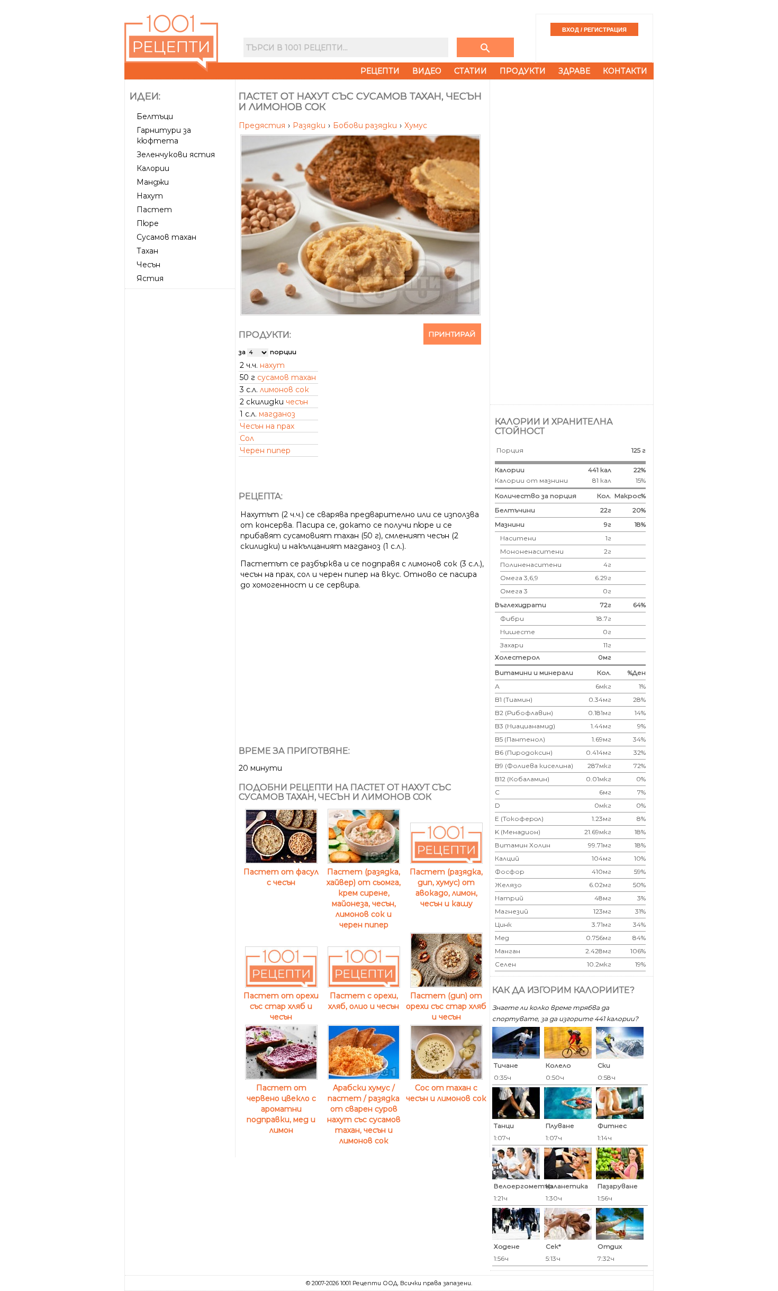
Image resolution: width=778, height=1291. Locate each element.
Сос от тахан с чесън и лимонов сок (446, 1093)
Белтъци (155, 116)
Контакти (625, 71)
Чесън (148, 264)
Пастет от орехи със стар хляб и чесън (281, 1006)
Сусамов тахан (166, 237)
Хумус (415, 125)
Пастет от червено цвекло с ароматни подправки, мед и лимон (281, 1109)
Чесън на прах (267, 426)
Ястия (150, 278)
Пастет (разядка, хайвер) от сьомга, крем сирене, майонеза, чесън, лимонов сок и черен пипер (364, 898)
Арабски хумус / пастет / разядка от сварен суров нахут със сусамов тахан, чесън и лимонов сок (364, 1114)
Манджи (153, 182)
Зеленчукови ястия (176, 154)
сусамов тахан (286, 377)
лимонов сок (284, 389)
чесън (297, 402)
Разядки (310, 125)
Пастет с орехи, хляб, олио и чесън (363, 1001)
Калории (153, 168)
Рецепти (380, 71)
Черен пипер (265, 450)
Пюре (148, 223)
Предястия (263, 125)
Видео (426, 71)
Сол (247, 438)
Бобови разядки (366, 125)
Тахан (147, 251)
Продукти (523, 71)
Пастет (154, 209)
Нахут (150, 196)
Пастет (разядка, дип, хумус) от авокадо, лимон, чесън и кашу (446, 887)
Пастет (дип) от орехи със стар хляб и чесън (446, 1006)
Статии (470, 71)
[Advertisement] (181, 451)
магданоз (277, 414)
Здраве (574, 71)
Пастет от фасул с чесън (281, 877)
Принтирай (452, 334)
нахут (272, 365)
